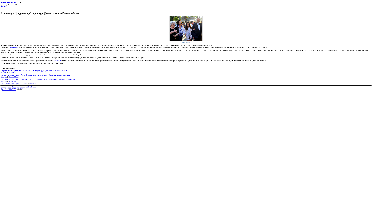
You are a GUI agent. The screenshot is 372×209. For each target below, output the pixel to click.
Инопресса (20, 88)
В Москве (13, 88)
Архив (14, 87)
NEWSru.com (8, 2)
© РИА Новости (186, 42)
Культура (3, 6)
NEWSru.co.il (5, 88)
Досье (9, 87)
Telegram (33, 87)
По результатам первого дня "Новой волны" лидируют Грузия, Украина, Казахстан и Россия (34, 71)
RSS (27, 87)
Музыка (25, 83)
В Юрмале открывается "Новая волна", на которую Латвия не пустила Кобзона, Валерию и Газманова (38, 79)
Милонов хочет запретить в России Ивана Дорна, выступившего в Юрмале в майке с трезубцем (35, 75)
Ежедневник (21, 87)
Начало (3, 87)
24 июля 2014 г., (14, 72)
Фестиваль (32, 83)
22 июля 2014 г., (14, 81)
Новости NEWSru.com (9, 90)
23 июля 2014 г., (14, 77)
